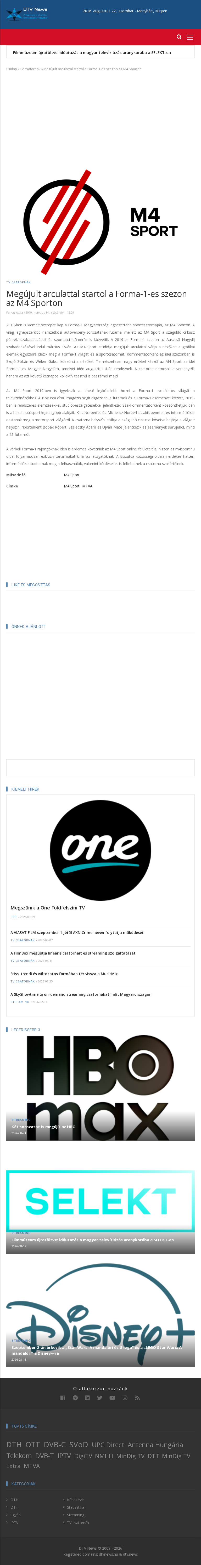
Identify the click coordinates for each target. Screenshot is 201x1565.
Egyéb (15, 1514)
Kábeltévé (75, 1499)
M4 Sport (72, 474)
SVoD (78, 1444)
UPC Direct (108, 1444)
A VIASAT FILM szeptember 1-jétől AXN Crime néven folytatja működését (77, 932)
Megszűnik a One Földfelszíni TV (47, 907)
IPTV (64, 1455)
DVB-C (55, 1444)
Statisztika (75, 1507)
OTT (32, 1444)
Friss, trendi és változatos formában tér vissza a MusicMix (64, 973)
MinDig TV (130, 1456)
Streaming (19, 1002)
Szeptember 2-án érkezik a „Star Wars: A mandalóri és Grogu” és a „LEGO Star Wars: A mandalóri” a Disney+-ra (97, 1350)
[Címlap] (26, 14)
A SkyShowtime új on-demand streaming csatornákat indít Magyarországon (81, 994)
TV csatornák (30, 68)
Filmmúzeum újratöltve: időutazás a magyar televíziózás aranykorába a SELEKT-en (92, 52)
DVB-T (44, 1455)
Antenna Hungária (155, 1444)
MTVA (87, 486)
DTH (14, 1444)
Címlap (11, 68)
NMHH (104, 1456)
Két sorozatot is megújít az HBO (44, 1126)
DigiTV (83, 1456)
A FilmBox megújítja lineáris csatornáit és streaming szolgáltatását (73, 953)
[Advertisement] (100, 113)
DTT (13, 917)
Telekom (19, 1455)
